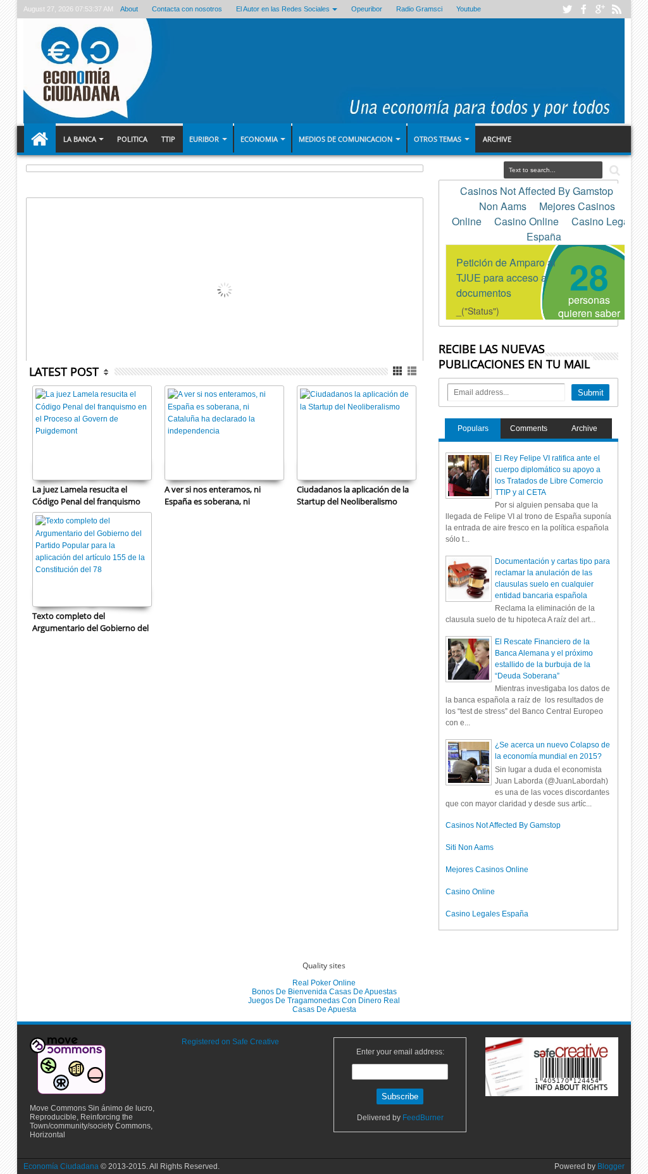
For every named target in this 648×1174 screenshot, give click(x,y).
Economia (259, 139)
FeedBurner (423, 1117)
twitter (567, 9)
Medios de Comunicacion (345, 139)
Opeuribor (366, 9)
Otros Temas (437, 139)
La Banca (79, 139)
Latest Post (64, 371)
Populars (473, 428)
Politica (132, 139)
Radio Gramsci (419, 9)
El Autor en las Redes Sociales (283, 9)
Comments (528, 428)
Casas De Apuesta (324, 1009)
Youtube (468, 9)
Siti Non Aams (470, 847)
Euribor (204, 139)
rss (616, 9)
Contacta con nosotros (187, 9)
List (413, 371)
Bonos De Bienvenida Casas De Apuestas (324, 991)
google (600, 9)
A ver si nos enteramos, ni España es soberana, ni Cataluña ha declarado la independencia (213, 495)
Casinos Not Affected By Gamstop (503, 825)
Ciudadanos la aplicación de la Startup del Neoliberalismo (353, 495)
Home (40, 139)
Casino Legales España (487, 913)
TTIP (168, 139)
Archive (497, 139)
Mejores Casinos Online (487, 869)
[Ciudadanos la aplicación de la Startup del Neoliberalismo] (356, 432)
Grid (398, 371)
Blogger (611, 1166)
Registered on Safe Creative (230, 1041)
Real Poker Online (324, 982)
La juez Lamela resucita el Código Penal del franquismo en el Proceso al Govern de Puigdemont (86, 495)
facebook (583, 9)
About (129, 9)
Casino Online (470, 891)
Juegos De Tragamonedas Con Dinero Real (324, 1000)
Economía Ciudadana (62, 1166)
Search (613, 170)
